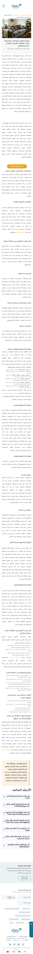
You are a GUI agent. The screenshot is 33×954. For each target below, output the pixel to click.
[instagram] (18, 944)
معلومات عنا (25, 940)
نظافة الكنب (6, 750)
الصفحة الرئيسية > (25, 15)
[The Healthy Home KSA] (16, 930)
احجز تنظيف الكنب (17, 166)
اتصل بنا (25, 897)
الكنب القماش (20, 232)
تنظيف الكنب (14, 657)
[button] (16, 797)
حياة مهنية (16, 940)
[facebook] (23, 944)
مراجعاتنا (8, 940)
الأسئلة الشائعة (11, 938)
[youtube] (14, 944)
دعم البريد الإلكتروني (9, 897)
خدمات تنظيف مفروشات (9, 393)
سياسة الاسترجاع (22, 938)
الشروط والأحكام (23, 936)
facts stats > (16, 15)
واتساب (25, 902)
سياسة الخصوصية (12, 936)
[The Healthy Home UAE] (16, 6)
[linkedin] (10, 944)
